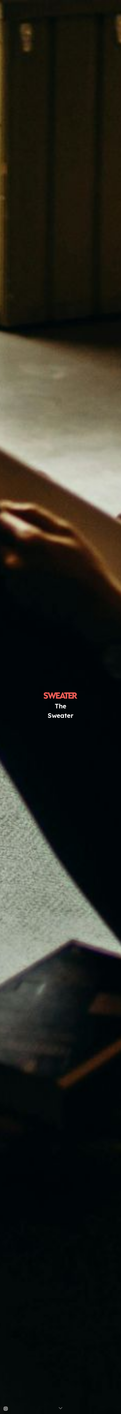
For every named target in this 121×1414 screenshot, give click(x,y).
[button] (60, 1408)
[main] (60, 710)
